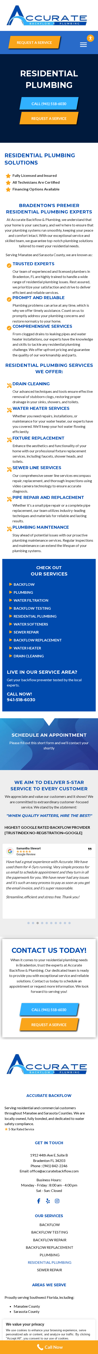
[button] (34, 42)
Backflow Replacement (38, 640)
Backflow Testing (32, 608)
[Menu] (83, 45)
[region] (49, 1335)
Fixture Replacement (38, 438)
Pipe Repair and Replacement (48, 497)
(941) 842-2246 (55, 1166)
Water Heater (27, 648)
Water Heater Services (41, 408)
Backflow (24, 584)
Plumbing (23, 592)
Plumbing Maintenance (41, 527)
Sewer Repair (26, 632)
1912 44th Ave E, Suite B (49, 1155)
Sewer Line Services (37, 467)
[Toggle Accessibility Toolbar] (90, 38)
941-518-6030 (21, 699)
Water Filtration (31, 600)
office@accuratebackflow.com (54, 1171)
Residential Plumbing (35, 616)
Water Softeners (31, 624)
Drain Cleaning (31, 383)
